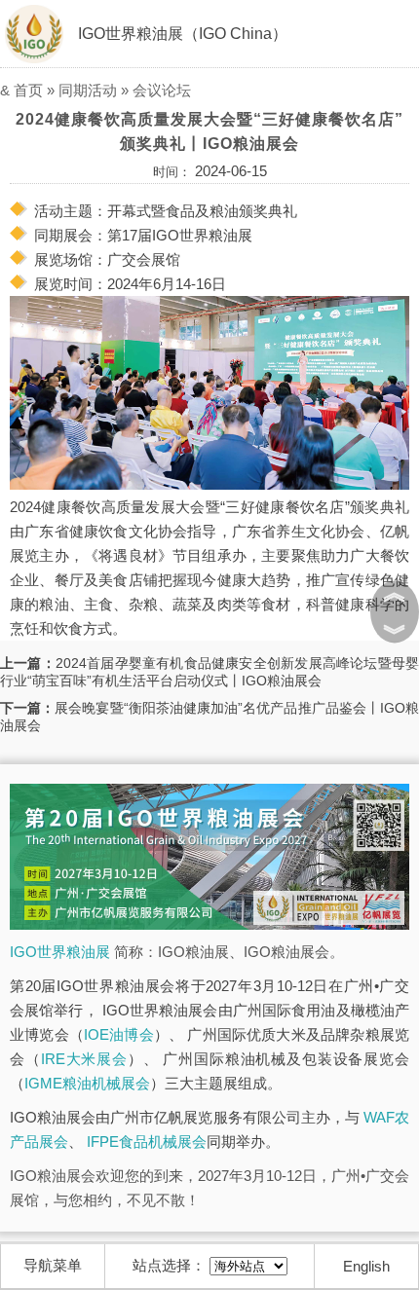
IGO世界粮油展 (60, 951)
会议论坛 (162, 90)
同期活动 (87, 90)
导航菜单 (52, 1265)
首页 (28, 90)
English (366, 1266)
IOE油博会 (119, 1034)
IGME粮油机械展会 (87, 1083)
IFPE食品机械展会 (147, 1141)
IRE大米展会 (84, 1058)
